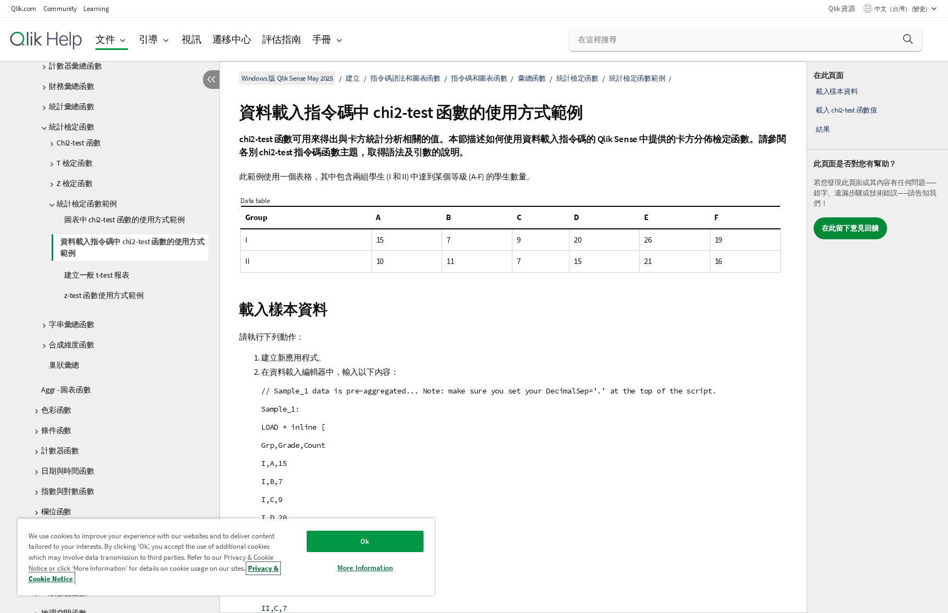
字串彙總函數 (71, 324)
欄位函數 (56, 511)
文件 (105, 39)
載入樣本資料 (837, 91)
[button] (908, 38)
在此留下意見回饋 (850, 228)
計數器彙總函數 (75, 66)
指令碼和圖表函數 (479, 78)
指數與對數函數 (67, 491)
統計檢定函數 (71, 127)
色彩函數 (56, 410)
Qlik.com (23, 8)
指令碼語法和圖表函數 (405, 78)
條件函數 (56, 430)
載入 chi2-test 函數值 (846, 110)
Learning (96, 8)
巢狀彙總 (64, 365)
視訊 (191, 39)
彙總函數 (532, 78)
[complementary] (877, 337)
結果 (823, 129)
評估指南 (281, 39)
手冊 (322, 39)
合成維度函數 (71, 345)
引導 (149, 39)
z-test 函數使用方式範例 (103, 295)
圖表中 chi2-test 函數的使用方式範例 (124, 219)
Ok (364, 541)
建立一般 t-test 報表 (96, 275)
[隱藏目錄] (211, 79)
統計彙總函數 (71, 106)
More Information (365, 567)
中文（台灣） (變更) (901, 9)
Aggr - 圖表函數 (66, 390)
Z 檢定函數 (75, 183)
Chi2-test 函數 (79, 143)
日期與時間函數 (67, 471)
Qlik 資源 (841, 8)
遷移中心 (231, 39)
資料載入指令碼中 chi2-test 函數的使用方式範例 (132, 247)
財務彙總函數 (71, 86)
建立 (353, 78)
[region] (226, 556)
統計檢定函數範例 (87, 204)
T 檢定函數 (75, 163)
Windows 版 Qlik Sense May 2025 (287, 78)
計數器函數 (60, 450)
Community (60, 8)
